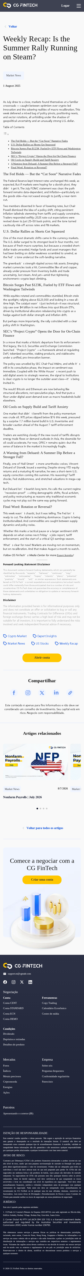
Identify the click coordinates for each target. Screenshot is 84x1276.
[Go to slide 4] (46, 808)
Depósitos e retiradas (14, 1039)
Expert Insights (65, 555)
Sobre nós (47, 1065)
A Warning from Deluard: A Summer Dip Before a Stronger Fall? (44, 163)
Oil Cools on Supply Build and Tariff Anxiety (35, 160)
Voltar (13, 26)
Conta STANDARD (13, 1008)
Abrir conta (42, 657)
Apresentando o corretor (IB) (18, 1113)
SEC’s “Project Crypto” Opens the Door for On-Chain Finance (43, 156)
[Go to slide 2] (40, 808)
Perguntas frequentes (53, 1071)
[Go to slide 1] (37, 808)
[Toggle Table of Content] (6, 134)
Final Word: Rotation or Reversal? (29, 167)
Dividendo (8, 1034)
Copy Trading (49, 1003)
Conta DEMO (10, 1019)
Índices (7, 1071)
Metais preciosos (12, 1076)
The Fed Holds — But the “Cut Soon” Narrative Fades (39, 141)
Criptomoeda (10, 1081)
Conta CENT (10, 1003)
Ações (6, 1092)
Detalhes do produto (14, 1044)
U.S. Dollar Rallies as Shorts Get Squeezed (33, 144)
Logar (65, 5)
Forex (6, 1065)
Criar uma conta (42, 879)
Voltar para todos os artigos (45, 828)
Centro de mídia (50, 1013)
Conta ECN (9, 1013)
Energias (7, 1087)
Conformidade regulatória (55, 1076)
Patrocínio (47, 1081)
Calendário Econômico (54, 1008)
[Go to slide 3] (43, 808)
